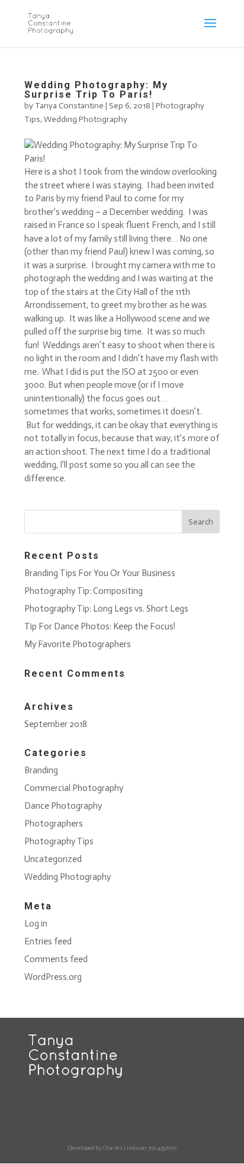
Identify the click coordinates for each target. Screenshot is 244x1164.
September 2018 (55, 724)
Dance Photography (63, 805)
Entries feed (48, 941)
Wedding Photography (85, 119)
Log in (35, 923)
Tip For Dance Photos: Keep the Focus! (99, 626)
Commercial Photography (73, 788)
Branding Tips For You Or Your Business (99, 573)
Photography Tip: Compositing (83, 591)
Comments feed (56, 959)
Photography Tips (59, 841)
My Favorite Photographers (77, 644)
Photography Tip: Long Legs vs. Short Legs (106, 608)
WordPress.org (53, 977)
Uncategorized (53, 859)
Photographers (53, 823)
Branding (41, 770)
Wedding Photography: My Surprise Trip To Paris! (96, 89)
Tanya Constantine (69, 106)
